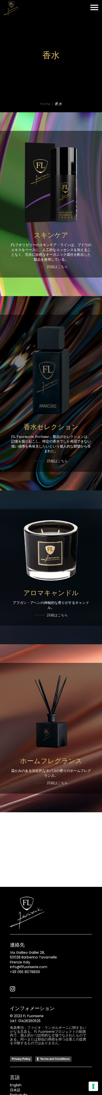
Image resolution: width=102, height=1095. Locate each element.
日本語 (15, 1090)
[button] (12, 990)
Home (45, 104)
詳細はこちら (57, 266)
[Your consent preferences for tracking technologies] (93, 1086)
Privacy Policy (21, 1059)
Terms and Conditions (55, 1059)
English (16, 1085)
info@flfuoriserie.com (28, 966)
